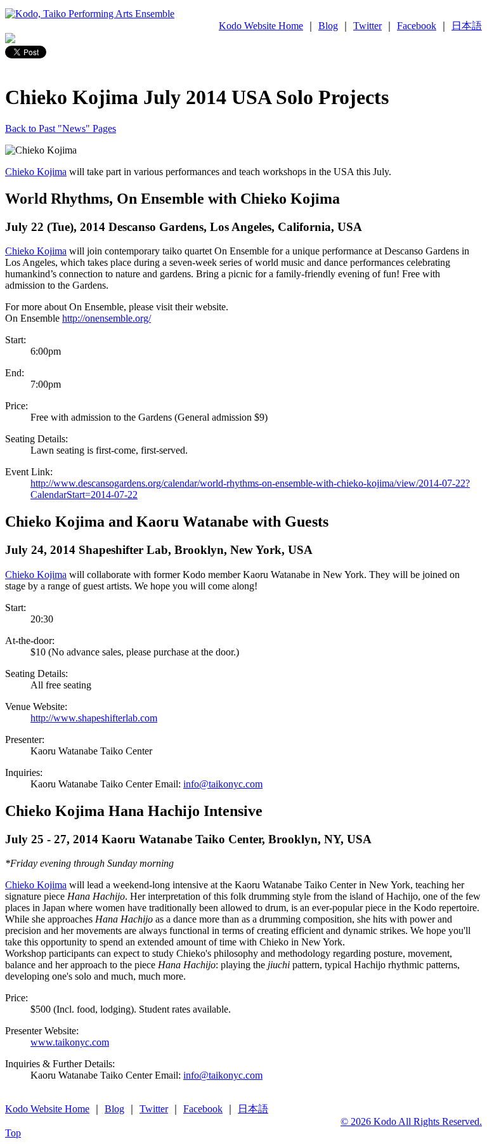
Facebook (416, 25)
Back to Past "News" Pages (60, 128)
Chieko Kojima (36, 171)
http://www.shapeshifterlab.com (93, 718)
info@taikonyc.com (223, 784)
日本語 (466, 25)
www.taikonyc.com (69, 1042)
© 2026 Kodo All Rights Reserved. (411, 1121)
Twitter (367, 25)
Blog (328, 25)
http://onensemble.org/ (106, 318)
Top (13, 1133)
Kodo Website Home (261, 25)
